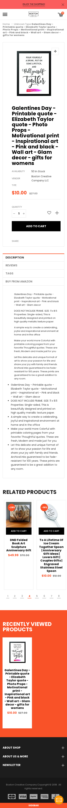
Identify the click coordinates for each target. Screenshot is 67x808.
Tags (9, 273)
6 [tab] (44, 596)
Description (15, 257)
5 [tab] (37, 596)
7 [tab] (51, 596)
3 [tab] (22, 596)
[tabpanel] (17, 544)
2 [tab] (15, 596)
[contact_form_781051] (58, 799)
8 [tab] (59, 596)
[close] (63, 4)
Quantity (17, 206)
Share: (15, 241)
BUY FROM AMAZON (19, 281)
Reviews (11, 265)
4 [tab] (29, 596)
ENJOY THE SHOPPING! (34, 4)
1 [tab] (7, 596)
